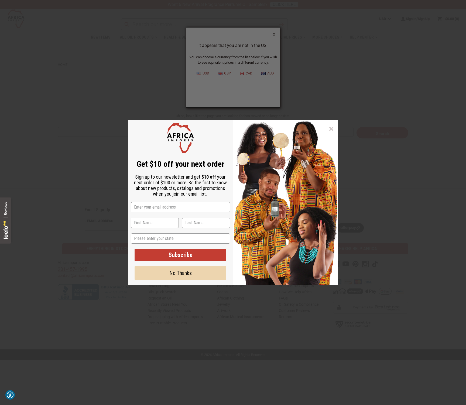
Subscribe (181, 254)
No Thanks (180, 273)
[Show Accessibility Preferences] (10, 395)
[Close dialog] (331, 128)
